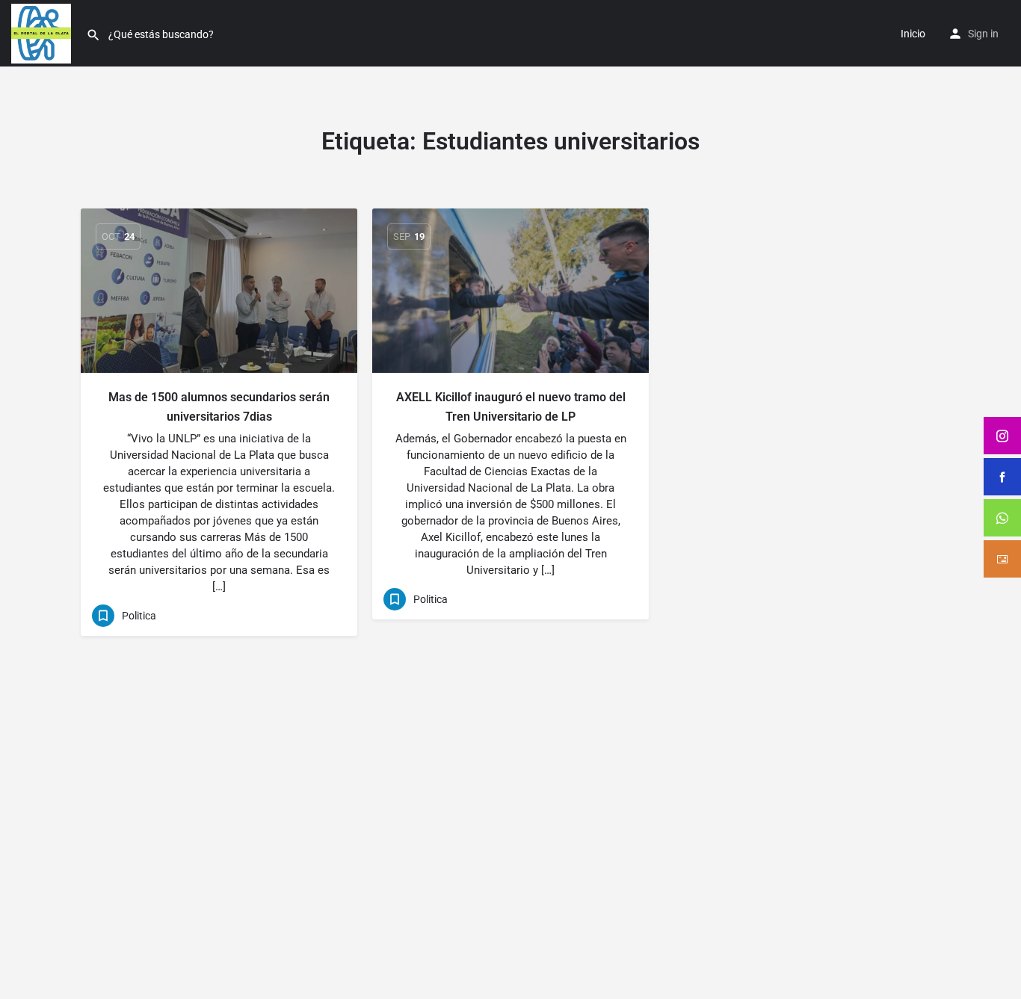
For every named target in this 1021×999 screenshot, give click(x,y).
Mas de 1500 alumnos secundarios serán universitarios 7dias (219, 407)
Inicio (913, 34)
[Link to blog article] (219, 290)
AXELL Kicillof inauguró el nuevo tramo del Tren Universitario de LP (511, 407)
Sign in (983, 34)
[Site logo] (43, 32)
